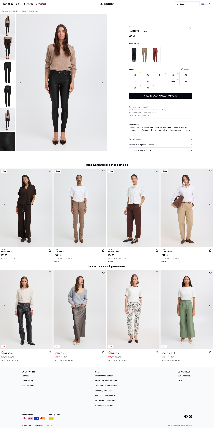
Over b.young (27, 381)
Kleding (15, 11)
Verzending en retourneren (105, 381)
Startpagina (6, 11)
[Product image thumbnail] (7, 25)
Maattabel (188, 69)
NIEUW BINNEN (8, 4)
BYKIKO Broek (33, 11)
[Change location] (203, 4)
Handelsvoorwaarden (103, 376)
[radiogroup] (160, 81)
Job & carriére (28, 386)
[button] (160, 139)
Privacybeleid (27, 426)
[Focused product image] (61, 82)
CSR (180, 381)
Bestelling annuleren (103, 390)
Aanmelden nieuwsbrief (104, 400)
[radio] (135, 75)
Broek (24, 11)
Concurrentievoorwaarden (105, 386)
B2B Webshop (184, 376)
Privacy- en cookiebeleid (104, 395)
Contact (25, 376)
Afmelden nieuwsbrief (104, 405)
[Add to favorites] (190, 27)
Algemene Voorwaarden (43, 426)
